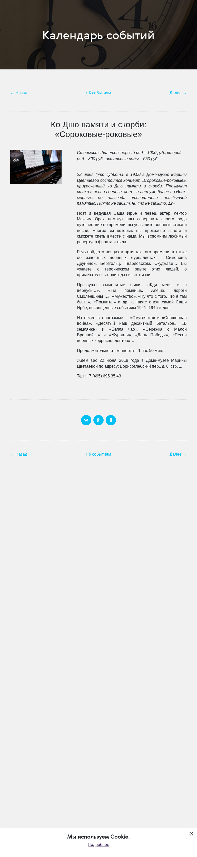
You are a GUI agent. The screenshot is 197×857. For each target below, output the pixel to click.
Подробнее (98, 844)
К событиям (100, 93)
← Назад (18, 93)
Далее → (178, 93)
